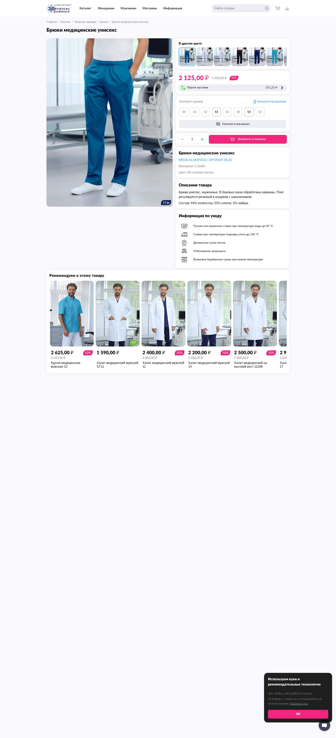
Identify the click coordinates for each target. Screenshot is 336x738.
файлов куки (299, 703)
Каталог (85, 8)
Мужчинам (128, 8)
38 (184, 112)
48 (238, 112)
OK (298, 714)
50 (249, 112)
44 (216, 112)
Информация (172, 8)
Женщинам (106, 8)
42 (205, 112)
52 (260, 112)
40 (194, 112)
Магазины (150, 8)
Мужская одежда (85, 21)
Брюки (104, 21)
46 (227, 112)
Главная (51, 21)
